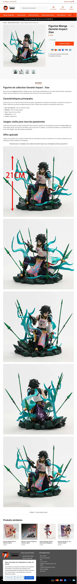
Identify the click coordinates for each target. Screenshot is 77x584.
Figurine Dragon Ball (27, 558)
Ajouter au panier (64, 43)
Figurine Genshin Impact (13, 22)
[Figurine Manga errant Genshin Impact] (71, 26)
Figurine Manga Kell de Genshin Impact (9, 542)
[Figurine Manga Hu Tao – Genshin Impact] (66, 532)
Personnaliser (9, 577)
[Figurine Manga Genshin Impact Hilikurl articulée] (73, 26)
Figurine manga (68, 1)
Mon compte (53, 9)
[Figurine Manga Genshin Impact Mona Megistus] (48, 532)
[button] (43, 27)
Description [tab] (38, 82)
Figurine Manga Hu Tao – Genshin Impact (64, 542)
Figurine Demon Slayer (28, 556)
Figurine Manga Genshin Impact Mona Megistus (46, 542)
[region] (19, 570)
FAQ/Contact (63, 9)
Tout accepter (29, 577)
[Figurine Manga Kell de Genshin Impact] (11, 532)
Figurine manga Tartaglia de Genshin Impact (29, 542)
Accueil (5, 22)
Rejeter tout (19, 577)
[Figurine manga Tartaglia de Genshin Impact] (29, 532)
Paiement (71, 9)
